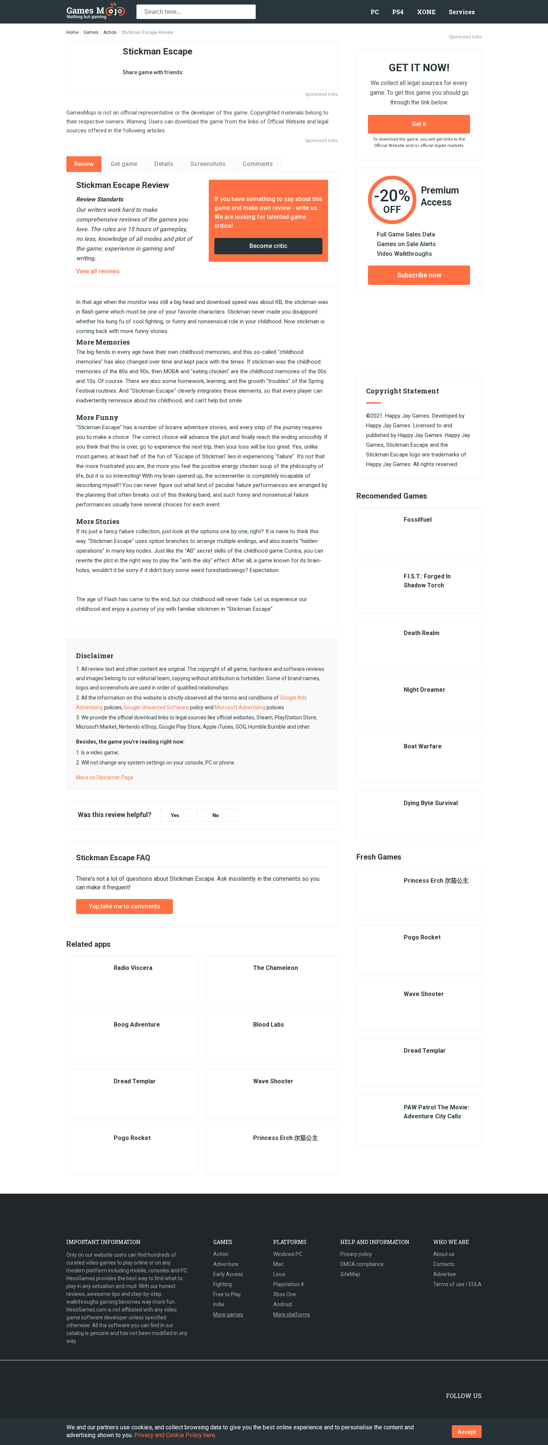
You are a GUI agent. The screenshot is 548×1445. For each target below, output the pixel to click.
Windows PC (287, 1254)
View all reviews (98, 271)
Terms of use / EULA (457, 1284)
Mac (278, 1264)
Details (163, 163)
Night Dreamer (424, 689)
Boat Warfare (423, 746)
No (215, 815)
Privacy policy (356, 1254)
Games (91, 32)
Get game (124, 163)
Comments (258, 163)
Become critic (268, 245)
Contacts (443, 1264)
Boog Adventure (137, 1024)
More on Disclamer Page (104, 777)
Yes (175, 815)
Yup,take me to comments (124, 906)
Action (110, 32)
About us (443, 1254)
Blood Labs (268, 1024)
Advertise (444, 1274)
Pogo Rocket (132, 1137)
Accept (466, 1431)
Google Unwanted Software (156, 707)
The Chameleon (275, 967)
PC (375, 12)
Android (282, 1304)
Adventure (225, 1264)
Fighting (222, 1284)
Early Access (228, 1274)
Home (72, 32)
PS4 (398, 12)
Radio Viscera (133, 967)
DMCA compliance (362, 1264)
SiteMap (350, 1274)
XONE (426, 12)
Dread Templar (135, 1081)
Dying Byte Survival (431, 803)
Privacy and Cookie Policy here (174, 1435)
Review (84, 163)
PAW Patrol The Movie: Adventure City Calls (436, 1112)
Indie (218, 1304)
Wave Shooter (273, 1081)
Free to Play (227, 1294)
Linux (279, 1274)
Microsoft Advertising (240, 707)
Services (462, 12)
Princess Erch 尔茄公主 (285, 1137)
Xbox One (284, 1294)
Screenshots (208, 163)
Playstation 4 (288, 1284)
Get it (419, 124)
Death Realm (422, 633)
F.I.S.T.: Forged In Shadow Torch (427, 581)
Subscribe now (419, 275)
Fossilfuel (418, 519)
